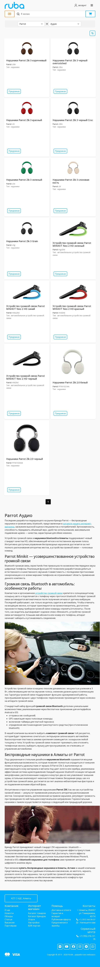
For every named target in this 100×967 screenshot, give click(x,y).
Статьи (8, 919)
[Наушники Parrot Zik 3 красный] (27, 107)
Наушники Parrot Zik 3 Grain (22, 241)
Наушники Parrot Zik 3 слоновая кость (71, 181)
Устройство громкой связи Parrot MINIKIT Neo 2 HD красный (72, 307)
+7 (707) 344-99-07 (87, 919)
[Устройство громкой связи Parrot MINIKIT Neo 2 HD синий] (27, 292)
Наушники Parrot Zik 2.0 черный (24, 458)
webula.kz (91, 954)
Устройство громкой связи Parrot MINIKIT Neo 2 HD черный (25, 377)
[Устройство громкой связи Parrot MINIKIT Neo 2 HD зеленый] (73, 229)
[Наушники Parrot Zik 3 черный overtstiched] (73, 48)
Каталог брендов (37, 916)
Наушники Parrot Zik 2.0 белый (70, 382)
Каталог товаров (37, 913)
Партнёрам (10, 925)
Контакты (89, 906)
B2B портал (34, 925)
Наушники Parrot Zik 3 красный (24, 120)
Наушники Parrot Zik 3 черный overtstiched (70, 62)
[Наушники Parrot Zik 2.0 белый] (73, 362)
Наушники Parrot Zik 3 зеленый (24, 179)
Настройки (33, 922)
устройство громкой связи (49, 593)
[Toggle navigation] (91, 5)
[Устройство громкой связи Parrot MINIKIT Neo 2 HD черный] (27, 358)
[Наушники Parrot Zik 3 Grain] (27, 228)
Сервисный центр (88, 930)
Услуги (31, 919)
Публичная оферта (61, 919)
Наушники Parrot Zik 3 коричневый (26, 60)
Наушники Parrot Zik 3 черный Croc (73, 120)
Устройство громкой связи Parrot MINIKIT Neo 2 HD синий (25, 307)
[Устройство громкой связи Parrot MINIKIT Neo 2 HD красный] (73, 292)
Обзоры (9, 916)
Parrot (9, 64)
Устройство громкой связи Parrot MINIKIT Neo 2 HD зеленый (72, 244)
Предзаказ (14, 91)
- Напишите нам (86, 922)
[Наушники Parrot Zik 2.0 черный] (27, 438)
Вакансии (9, 922)
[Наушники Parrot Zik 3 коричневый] (27, 48)
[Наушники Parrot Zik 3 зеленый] (27, 167)
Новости (9, 913)
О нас (7, 910)
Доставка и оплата (61, 910)
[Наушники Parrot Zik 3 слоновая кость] (73, 167)
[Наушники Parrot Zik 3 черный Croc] (73, 107)
